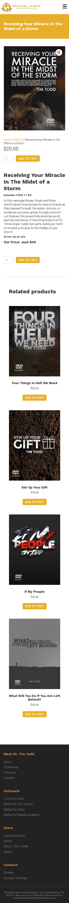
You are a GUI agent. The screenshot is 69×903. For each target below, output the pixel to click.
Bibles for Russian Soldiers (21, 814)
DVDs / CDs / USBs (16, 846)
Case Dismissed (14, 835)
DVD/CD (18, 139)
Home (7, 139)
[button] (59, 52)
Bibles (8, 851)
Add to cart (28, 158)
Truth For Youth (14, 798)
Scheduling (11, 767)
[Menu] (65, 6)
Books (8, 841)
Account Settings (15, 878)
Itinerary (10, 772)
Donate (9, 872)
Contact (9, 777)
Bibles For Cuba (14, 809)
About (8, 761)
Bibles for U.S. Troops (18, 804)
